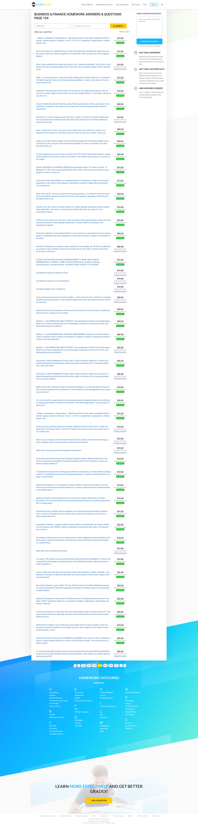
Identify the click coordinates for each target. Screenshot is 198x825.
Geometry (78, 726)
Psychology (129, 715)
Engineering (79, 695)
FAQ (145, 4)
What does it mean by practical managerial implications (58, 450)
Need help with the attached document (51, 551)
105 (105, 665)
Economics (79, 692)
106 (111, 665)
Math (102, 731)
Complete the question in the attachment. (52, 281)
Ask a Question (122, 4)
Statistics (129, 728)
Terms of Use (143, 816)
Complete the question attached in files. (52, 273)
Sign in (154, 4)
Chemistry (53, 728)
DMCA (130, 816)
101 (83, 665)
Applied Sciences (55, 698)
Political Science (131, 706)
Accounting (53, 692)
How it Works (87, 4)
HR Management (106, 698)
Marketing (104, 729)
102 (89, 665)
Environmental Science (83, 701)
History (103, 695)
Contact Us (104, 816)
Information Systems (108, 706)
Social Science (131, 726)
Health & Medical (106, 692)
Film (76, 709)
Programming (130, 712)
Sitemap (156, 816)
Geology (78, 723)
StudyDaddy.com (104, 819)
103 (94, 665)
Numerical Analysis (132, 692)
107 (116, 665)
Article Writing (54, 706)
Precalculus (129, 709)
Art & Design (54, 703)
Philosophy (129, 701)
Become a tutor (81, 816)
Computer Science (56, 734)
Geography (79, 720)
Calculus (52, 726)
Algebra (52, 695)
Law (101, 715)
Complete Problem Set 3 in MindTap (50, 289)
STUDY (43, 4)
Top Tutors (135, 4)
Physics (128, 704)
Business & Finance (56, 717)
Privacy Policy (118, 816)
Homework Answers (104, 4)
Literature (103, 717)
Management (105, 726)
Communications (55, 731)
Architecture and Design (58, 701)
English (77, 698)
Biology (52, 715)
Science (128, 723)
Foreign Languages (82, 712)
